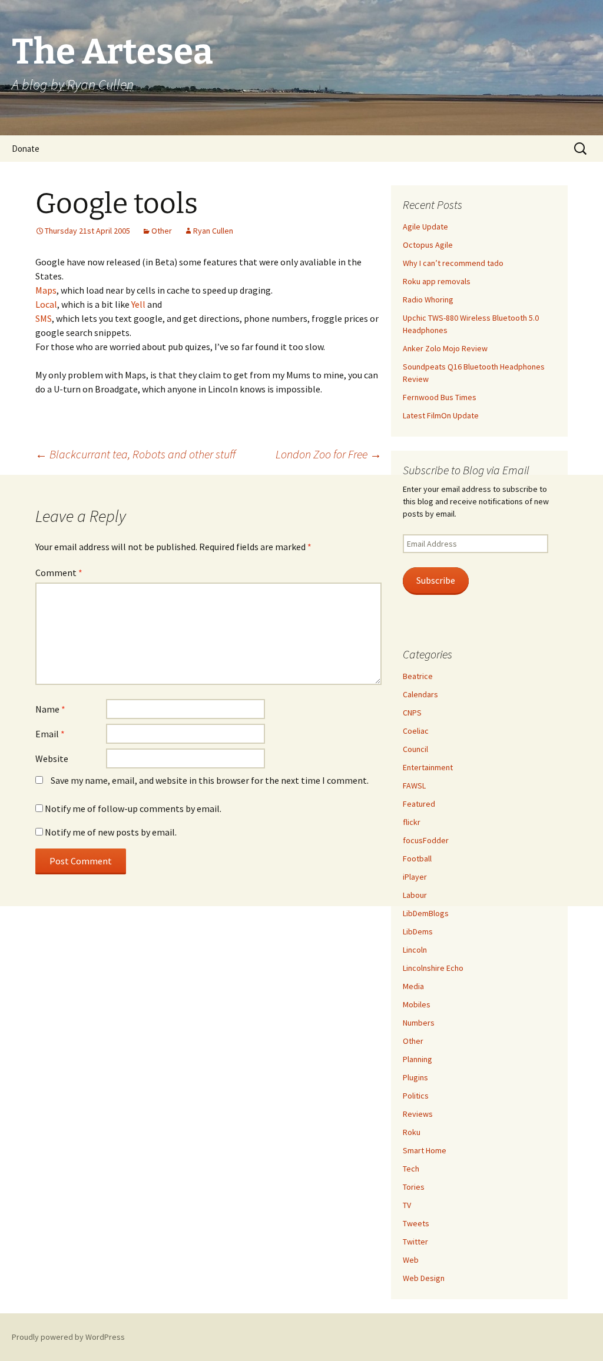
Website (51, 758)
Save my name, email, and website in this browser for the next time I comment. (210, 780)
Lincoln (415, 949)
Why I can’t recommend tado (453, 263)
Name (50, 709)
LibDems (418, 931)
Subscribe (435, 580)
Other (161, 230)
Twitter (415, 1241)
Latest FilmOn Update (441, 415)
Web (411, 1259)
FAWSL (414, 785)
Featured (419, 803)
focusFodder (426, 840)
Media (413, 986)
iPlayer (415, 876)
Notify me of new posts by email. (111, 832)
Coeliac (416, 731)
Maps (46, 290)
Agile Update (425, 226)
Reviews (418, 1114)
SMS (43, 318)
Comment (58, 572)
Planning (417, 1059)
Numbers (419, 1022)
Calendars (420, 694)
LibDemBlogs (426, 913)
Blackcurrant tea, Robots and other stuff (135, 454)
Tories (414, 1187)
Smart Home (424, 1150)
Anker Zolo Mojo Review (445, 348)
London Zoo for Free (329, 454)
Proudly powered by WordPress (68, 1337)
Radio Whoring (428, 299)
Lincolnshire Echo (433, 968)
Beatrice (418, 676)
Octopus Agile (428, 244)
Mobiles (416, 1004)
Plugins (415, 1077)
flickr (411, 822)
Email (50, 734)
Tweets (416, 1223)
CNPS (412, 712)
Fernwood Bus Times (439, 397)
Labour (415, 895)
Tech (411, 1168)
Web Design (424, 1278)
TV (407, 1205)
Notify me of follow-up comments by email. (133, 808)
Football (417, 858)
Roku (411, 1132)
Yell (138, 304)
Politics (416, 1095)
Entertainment (428, 767)
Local (46, 304)
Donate (25, 148)
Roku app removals (437, 281)
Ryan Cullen (213, 230)
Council (415, 749)
